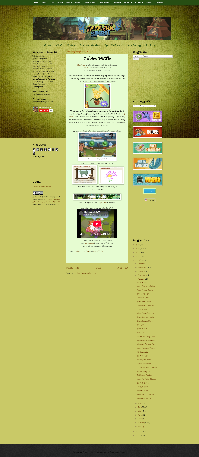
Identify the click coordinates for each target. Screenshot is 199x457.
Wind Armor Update (145, 290)
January (141, 426)
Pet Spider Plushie (144, 375)
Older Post (122, 267)
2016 (138, 249)
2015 (138, 253)
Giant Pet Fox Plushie (145, 394)
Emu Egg (140, 332)
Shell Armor (142, 309)
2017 (138, 245)
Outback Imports (143, 371)
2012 (138, 431)
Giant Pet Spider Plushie (146, 379)
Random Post (149, 191)
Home (36, 2)
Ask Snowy (134, 45)
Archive (150, 45)
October (141, 271)
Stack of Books (143, 294)
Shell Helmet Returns (145, 313)
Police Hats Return (144, 360)
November (142, 267)
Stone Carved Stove (144, 321)
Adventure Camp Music (146, 336)
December (142, 264)
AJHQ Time (150, 200)
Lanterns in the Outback (146, 340)
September (142, 275)
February (141, 423)
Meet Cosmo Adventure (146, 317)
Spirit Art (103, 202)
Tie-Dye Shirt (142, 387)
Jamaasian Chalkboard (146, 305)
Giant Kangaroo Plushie (146, 348)
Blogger (122, 452)
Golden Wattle (142, 352)
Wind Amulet (142, 282)
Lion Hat (140, 325)
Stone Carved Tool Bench (147, 367)
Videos (149, 2)
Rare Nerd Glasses (144, 302)
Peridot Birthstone (144, 398)
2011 (138, 435)
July (140, 403)
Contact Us (160, 2)
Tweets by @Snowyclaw (42, 186)
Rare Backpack (143, 383)
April (140, 415)
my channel (89, 243)
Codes (60, 2)
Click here (81, 65)
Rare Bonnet (142, 329)
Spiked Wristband (144, 363)
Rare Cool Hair (143, 356)
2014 (138, 256)
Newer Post (72, 267)
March (140, 419)
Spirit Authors (113, 45)
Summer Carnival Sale (146, 344)
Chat (52, 2)
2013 (138, 260)
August (141, 279)
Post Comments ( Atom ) (86, 273)
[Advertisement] (99, 11)
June (140, 407)
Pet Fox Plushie (143, 391)
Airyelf (106, 452)
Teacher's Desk (143, 298)
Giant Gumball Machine (146, 286)
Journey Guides (90, 45)
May (140, 411)
